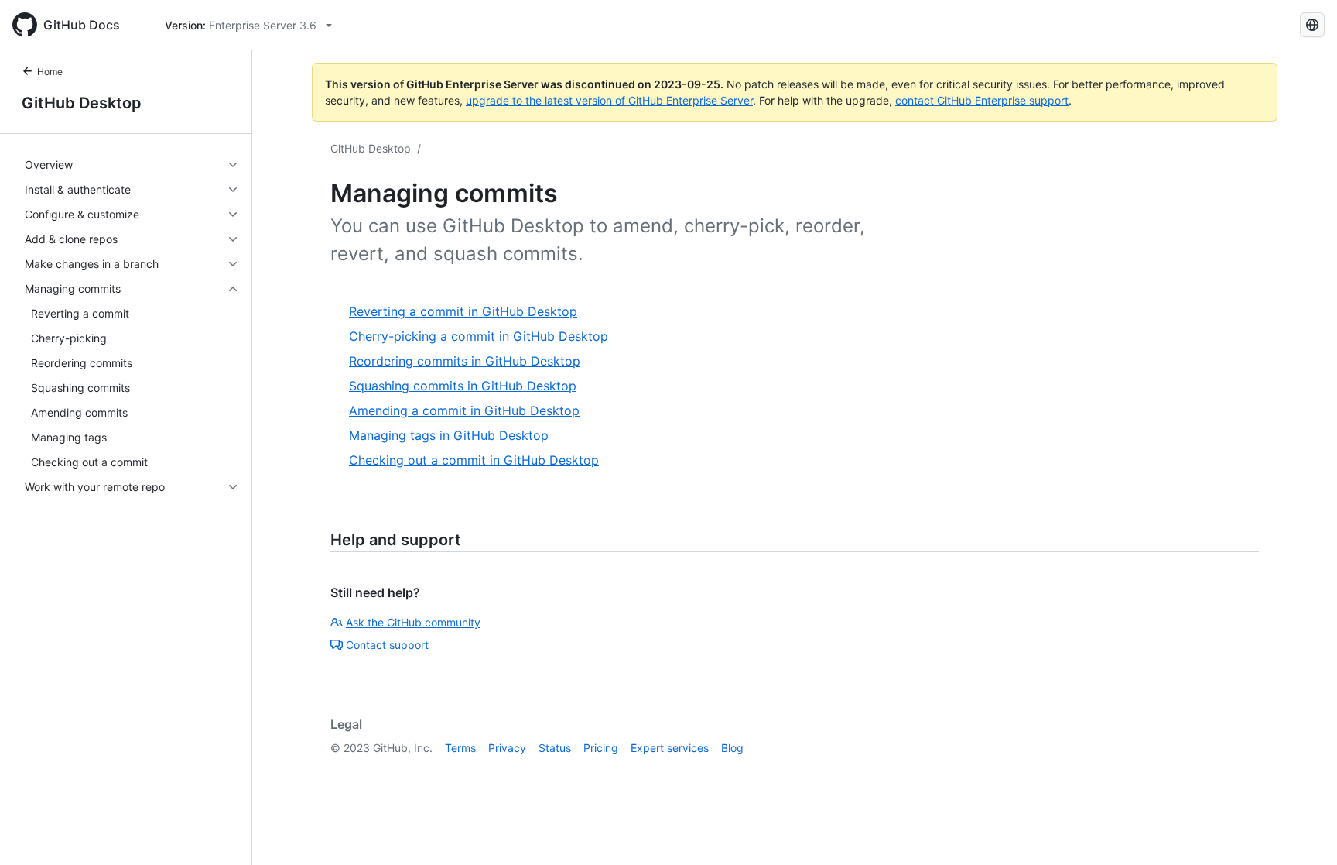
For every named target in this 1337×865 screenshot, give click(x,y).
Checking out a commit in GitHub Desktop (474, 460)
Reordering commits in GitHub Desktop (464, 361)
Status (555, 747)
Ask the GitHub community (413, 622)
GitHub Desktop (82, 103)
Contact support (387, 644)
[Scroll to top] (1302, 830)
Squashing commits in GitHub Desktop (462, 385)
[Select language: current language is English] (1312, 24)
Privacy (507, 747)
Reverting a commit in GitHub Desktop (463, 311)
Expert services (670, 747)
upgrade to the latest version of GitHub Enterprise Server (609, 100)
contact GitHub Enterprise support (982, 100)
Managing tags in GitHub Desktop (449, 435)
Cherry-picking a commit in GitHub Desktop (478, 336)
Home (50, 71)
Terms (460, 747)
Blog (732, 747)
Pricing (600, 747)
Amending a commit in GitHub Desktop (464, 410)
